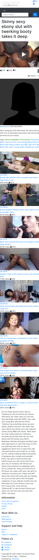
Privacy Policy (7, 504)
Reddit (6, 550)
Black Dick (4, 147)
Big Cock (32, 144)
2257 (4, 509)
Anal (7, 142)
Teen (11, 147)
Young (16, 147)
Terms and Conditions (10, 501)
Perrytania (35, 140)
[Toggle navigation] (4, 11)
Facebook (6, 542)
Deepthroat (29, 147)
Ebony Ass (19, 144)
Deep (22, 147)
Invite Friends (7, 522)
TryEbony (15, 559)
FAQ (3, 532)
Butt (7, 144)
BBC (26, 144)
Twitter (6, 547)
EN (36, 1)
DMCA (4, 506)
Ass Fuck (13, 142)
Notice (4, 529)
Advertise (5, 517)
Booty (12, 144)
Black (2, 142)
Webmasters (6, 519)
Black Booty (32, 142)
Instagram (7, 545)
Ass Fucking (22, 142)
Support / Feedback (9, 534)
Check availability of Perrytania (17, 140)
